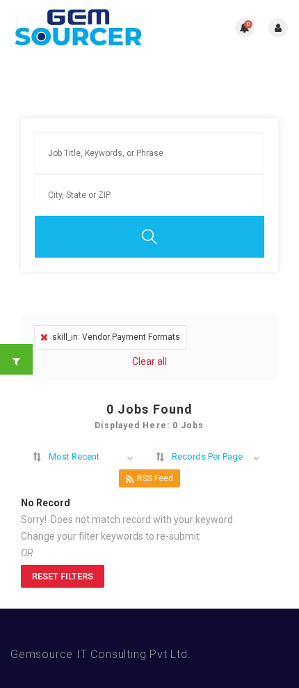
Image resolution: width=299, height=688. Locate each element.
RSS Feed (155, 478)
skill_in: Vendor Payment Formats (116, 337)
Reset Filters (62, 576)
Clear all (149, 361)
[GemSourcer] (80, 28)
